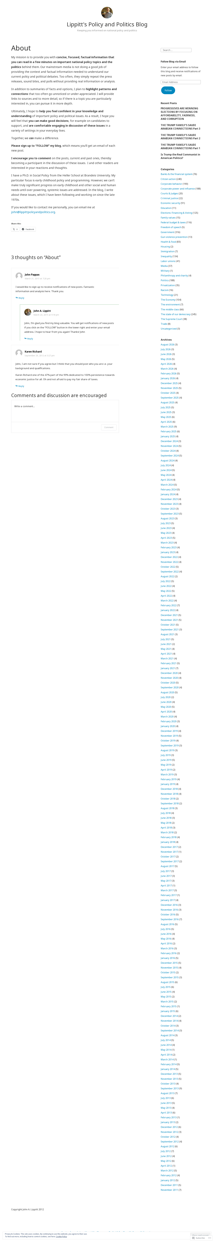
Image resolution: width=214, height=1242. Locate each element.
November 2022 (169, 562)
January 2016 (168, 958)
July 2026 (166, 349)
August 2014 (167, 1035)
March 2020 (167, 716)
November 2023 (169, 504)
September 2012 (170, 1141)
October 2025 (168, 392)
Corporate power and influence (178, 188)
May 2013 (166, 1107)
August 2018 (167, 808)
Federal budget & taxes (173, 222)
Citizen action (168, 179)
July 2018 (166, 813)
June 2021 (166, 644)
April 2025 (166, 421)
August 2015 (167, 982)
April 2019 (166, 769)
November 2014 (169, 1020)
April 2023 (166, 537)
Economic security (170, 203)
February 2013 (168, 1117)
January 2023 (168, 552)
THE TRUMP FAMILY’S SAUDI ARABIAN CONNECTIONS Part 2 (180, 136)
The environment (170, 304)
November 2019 (169, 735)
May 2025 (166, 417)
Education (166, 208)
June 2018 (166, 817)
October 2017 (168, 856)
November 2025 (169, 388)
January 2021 (168, 668)
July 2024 (166, 465)
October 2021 (168, 624)
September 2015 (170, 977)
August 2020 (167, 692)
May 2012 (166, 1161)
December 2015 (169, 962)
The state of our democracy (175, 314)
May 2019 (166, 764)
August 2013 (167, 1093)
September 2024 (170, 455)
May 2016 (166, 938)
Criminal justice (169, 198)
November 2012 (169, 1132)
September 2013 (170, 1088)
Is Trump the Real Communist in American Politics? (180, 156)
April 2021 (166, 653)
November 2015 (169, 967)
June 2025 (166, 412)
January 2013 (168, 1122)
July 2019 (166, 755)
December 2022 (169, 557)
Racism (164, 290)
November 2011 (169, 1189)
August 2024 (167, 460)
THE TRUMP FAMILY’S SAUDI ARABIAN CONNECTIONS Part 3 (180, 126)
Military (165, 270)
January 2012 (168, 1180)
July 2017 (166, 871)
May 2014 (166, 1049)
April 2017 (166, 885)
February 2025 (168, 431)
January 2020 (168, 726)
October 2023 (168, 508)
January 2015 (168, 1011)
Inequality (166, 256)
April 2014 (166, 1054)
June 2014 (166, 1045)
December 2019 (169, 731)
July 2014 (166, 1040)
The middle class (170, 309)
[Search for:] (176, 49)
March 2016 (167, 948)
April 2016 (166, 943)
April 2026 (166, 363)
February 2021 (168, 663)
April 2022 (166, 595)
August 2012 (167, 1146)
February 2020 (168, 721)
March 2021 (167, 658)
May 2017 (166, 880)
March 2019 (167, 774)
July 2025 (166, 407)
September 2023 (170, 513)
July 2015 (166, 987)
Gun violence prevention (174, 237)
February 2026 (168, 373)
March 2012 (167, 1170)
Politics (165, 280)
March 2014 (167, 1059)
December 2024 (169, 441)
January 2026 (168, 378)
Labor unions (168, 261)
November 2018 (169, 793)
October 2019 (168, 740)
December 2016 (169, 905)
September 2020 (170, 687)
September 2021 (170, 629)
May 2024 (166, 475)
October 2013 (168, 1083)
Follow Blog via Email (173, 61)
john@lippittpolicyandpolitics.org (33, 212)
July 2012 (166, 1151)
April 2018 (166, 827)
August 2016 (167, 924)
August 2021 (167, 634)
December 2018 (169, 788)
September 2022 (170, 571)
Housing (165, 246)
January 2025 (168, 436)
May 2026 (166, 359)
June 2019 (166, 760)
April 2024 (166, 479)
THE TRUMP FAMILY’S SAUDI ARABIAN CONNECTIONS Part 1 (180, 146)
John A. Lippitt (42, 311)
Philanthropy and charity (174, 275)
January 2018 (168, 842)
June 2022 (166, 586)
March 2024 (167, 484)
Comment (108, 427)
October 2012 (168, 1136)
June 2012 (166, 1156)
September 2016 (170, 919)
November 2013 (169, 1078)
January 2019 (168, 784)
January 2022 (168, 610)
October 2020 (168, 682)
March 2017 (167, 890)
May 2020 (166, 706)
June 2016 (166, 933)
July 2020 (166, 697)
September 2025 (170, 397)
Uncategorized (169, 328)
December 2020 (169, 673)
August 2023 (167, 518)
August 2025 (167, 402)
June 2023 (166, 528)
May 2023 (166, 532)
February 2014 (168, 1064)
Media (164, 266)
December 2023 (169, 499)
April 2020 (166, 711)
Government (167, 232)
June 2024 (166, 470)
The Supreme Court (171, 319)
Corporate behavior (171, 183)
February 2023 (168, 547)
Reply (21, 297)
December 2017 (169, 847)
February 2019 (168, 779)
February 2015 (168, 1006)
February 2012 (168, 1175)
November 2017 (169, 851)
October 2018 (168, 798)
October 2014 (168, 1025)
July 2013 (166, 1098)
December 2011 (169, 1185)
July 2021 (166, 639)
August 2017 (167, 866)
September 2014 (170, 1030)
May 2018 (166, 822)
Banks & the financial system (176, 174)
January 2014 (168, 1069)
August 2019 (167, 750)
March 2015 (167, 1001)
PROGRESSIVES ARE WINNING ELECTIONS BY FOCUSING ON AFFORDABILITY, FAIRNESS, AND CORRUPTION (179, 113)
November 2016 (169, 909)
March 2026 (167, 368)
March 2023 (167, 542)
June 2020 (166, 702)
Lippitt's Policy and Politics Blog (107, 24)
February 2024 (168, 489)
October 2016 (168, 914)
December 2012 (169, 1127)
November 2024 (169, 446)
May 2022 (166, 591)
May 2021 (166, 648)
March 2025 (167, 426)
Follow (168, 90)
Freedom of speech (171, 227)
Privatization (168, 285)
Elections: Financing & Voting (176, 212)
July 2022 (166, 581)
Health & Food (168, 241)
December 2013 (169, 1073)
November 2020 (169, 677)
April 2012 (166, 1165)
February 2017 (168, 895)
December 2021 (169, 615)
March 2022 (167, 600)
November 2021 (169, 620)
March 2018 (167, 832)
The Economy (168, 299)
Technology (167, 294)
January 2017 (168, 900)
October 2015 (168, 972)
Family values (168, 217)
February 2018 (168, 837)
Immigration (167, 251)
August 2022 (167, 576)
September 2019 (170, 745)
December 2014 (169, 1016)
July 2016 (166, 929)
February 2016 (168, 953)
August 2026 (167, 344)
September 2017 (170, 861)
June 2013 (166, 1103)
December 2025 (169, 383)
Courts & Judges (169, 193)
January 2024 (168, 494)
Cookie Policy (61, 1236)
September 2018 (170, 803)
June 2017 (166, 876)
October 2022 (168, 566)
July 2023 (166, 523)
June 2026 (166, 354)
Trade (164, 323)
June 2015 (166, 991)
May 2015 (166, 996)
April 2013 (166, 1112)
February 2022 (168, 605)
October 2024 (168, 450)
